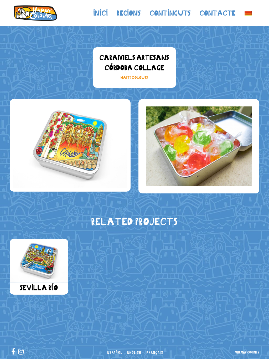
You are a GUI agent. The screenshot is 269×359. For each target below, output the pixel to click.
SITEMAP (240, 352)
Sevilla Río (39, 287)
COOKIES (253, 352)
